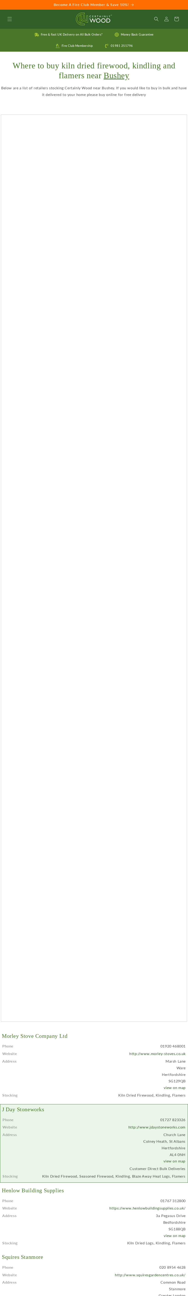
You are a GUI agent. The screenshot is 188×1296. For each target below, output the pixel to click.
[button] (10, 19)
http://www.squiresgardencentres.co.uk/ (150, 1275)
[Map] (94, 568)
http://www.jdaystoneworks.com (156, 1127)
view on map (175, 1087)
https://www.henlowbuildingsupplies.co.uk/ (147, 1208)
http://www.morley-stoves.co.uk (157, 1053)
